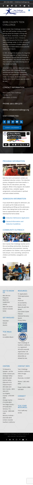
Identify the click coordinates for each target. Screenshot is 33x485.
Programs (6, 298)
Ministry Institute (8, 415)
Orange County (7, 400)
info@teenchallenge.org (22, 2)
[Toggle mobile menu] (29, 10)
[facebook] (4, 122)
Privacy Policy (22, 320)
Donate (5, 323)
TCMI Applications (23, 296)
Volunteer (6, 321)
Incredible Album (8, 337)
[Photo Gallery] (17, 121)
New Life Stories (8, 306)
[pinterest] (12, 122)
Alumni (5, 325)
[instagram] (8, 122)
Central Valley (7, 380)
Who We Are (6, 295)
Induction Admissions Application (17, 218)
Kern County (6, 389)
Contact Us (21, 399)
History (5, 304)
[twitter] (21, 122)
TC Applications (22, 294)
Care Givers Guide (23, 311)
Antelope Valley (7, 376)
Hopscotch (23, 436)
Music (4, 335)
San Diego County (8, 404)
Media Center (22, 305)
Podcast (20, 314)
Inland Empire (7, 384)
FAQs (19, 298)
